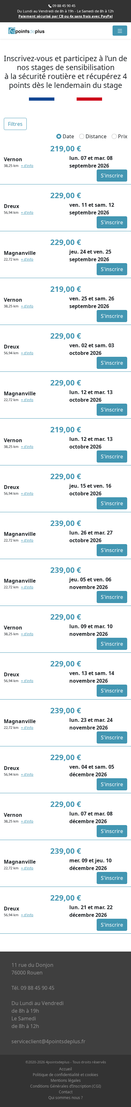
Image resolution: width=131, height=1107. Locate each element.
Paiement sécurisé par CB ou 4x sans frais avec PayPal (65, 16)
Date (67, 136)
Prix (122, 136)
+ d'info (27, 165)
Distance (95, 136)
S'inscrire (112, 175)
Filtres (15, 123)
